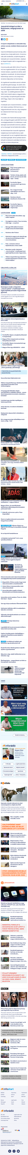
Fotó (23, 1100)
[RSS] (9, 1151)
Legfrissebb (14, 1100)
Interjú (23, 1094)
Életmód (23, 1096)
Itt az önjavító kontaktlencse (9, 533)
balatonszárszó (21, 159)
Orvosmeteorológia (5, 1118)
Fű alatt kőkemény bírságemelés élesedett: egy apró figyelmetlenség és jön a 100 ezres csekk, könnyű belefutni (14, 977)
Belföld (9, 154)
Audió (12, 1102)
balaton (4, 159)
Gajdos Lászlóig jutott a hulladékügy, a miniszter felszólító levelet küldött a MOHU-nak (12, 635)
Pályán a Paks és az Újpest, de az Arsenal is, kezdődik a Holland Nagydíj (14, 527)
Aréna (15, 1120)
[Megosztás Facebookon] (2, 39)
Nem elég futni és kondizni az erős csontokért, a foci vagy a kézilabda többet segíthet (12, 463)
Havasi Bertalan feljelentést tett (10, 378)
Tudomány (13, 1092)
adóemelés (11, 159)
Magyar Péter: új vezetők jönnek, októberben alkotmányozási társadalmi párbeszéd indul (13, 507)
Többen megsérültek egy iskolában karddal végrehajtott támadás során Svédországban (14, 384)
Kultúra (13, 1094)
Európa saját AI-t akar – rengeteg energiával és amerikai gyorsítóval (10, 443)
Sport (12, 1096)
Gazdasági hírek (4, 1120)
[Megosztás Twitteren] (4, 39)
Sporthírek (16, 1118)
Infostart (4, 34)
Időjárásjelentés (17, 1116)
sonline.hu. (7, 64)
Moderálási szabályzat (13, 1143)
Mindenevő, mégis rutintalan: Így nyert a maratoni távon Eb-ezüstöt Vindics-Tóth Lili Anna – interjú (12, 482)
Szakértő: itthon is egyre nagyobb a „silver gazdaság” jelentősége (12, 366)
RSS (5, 1145)
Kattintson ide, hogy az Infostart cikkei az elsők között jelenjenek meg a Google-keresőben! (14, 148)
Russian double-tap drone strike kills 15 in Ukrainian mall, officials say (12, 1032)
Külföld (2, 1094)
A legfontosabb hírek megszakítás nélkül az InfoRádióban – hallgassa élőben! (12, 501)
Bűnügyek (3, 1102)
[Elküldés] (7, 39)
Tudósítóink (24, 1092)
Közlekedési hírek (5, 1116)
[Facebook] (14, 1151)
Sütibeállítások (10, 1145)
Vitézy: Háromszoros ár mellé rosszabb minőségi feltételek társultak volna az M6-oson (14, 873)
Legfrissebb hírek (18, 1114)
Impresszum (11, 1142)
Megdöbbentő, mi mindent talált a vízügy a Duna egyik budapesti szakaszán (12, 559)
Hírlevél (23, 1102)
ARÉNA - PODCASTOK (6, 1)
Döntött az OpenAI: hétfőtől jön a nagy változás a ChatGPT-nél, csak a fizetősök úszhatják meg (13, 905)
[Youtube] (18, 1151)
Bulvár (2, 1100)
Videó (12, 1104)
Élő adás (9, 764)
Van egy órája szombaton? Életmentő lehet (14, 603)
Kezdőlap (4, 154)
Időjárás (23, 1104)
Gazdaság (3, 1096)
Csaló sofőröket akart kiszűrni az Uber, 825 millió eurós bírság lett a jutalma (13, 827)
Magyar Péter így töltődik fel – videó (13, 347)
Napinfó (3, 1104)
